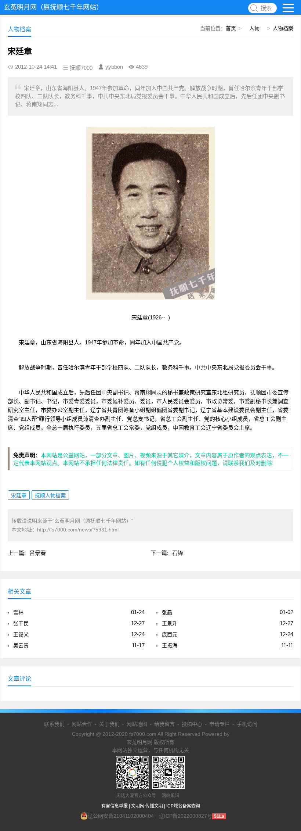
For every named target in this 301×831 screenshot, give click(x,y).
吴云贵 (21, 645)
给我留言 (164, 724)
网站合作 (82, 724)
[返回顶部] (286, 740)
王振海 (169, 645)
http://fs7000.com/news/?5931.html (78, 530)
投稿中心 (192, 724)
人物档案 (283, 28)
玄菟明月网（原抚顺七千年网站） (53, 7)
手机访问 (247, 724)
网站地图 (137, 724)
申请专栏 (219, 724)
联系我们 (54, 724)
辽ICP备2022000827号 (185, 816)
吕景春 (37, 553)
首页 (231, 28)
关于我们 (109, 724)
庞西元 (169, 634)
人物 (254, 28)
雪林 (18, 612)
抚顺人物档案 (50, 495)
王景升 (169, 623)
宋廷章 (18, 495)
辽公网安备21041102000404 (121, 816)
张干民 (21, 623)
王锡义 (21, 634)
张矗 (167, 612)
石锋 (177, 553)
